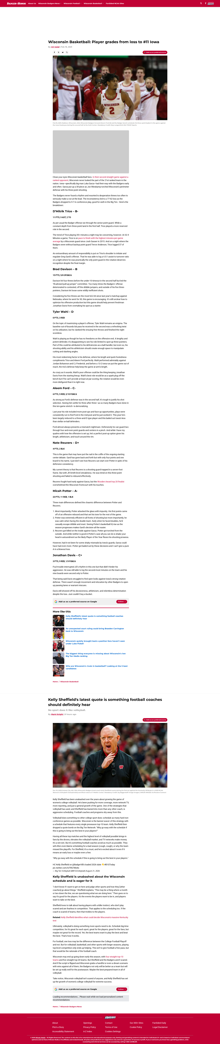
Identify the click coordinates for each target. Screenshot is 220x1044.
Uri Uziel (55, 47)
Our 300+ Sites (136, 1023)
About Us (32, 3)
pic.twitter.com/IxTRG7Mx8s (66, 868)
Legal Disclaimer (160, 1027)
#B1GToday (109, 864)
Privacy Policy (89, 1027)
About (55, 1023)
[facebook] (205, 3)
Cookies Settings (113, 1031)
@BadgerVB (77, 864)
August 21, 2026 (93, 871)
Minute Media (40, 1037)
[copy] (66, 52)
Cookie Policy (136, 1027)
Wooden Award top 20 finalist (110, 481)
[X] (201, 3)
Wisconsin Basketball (69, 682)
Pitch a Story (58, 1027)
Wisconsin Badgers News (71, 1007)
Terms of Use (111, 1027)
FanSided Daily (159, 1023)
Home (55, 682)
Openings (87, 1023)
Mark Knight (57, 714)
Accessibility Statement (63, 1031)
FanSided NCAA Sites (115, 3)
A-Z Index (87, 1031)
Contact (108, 1023)
